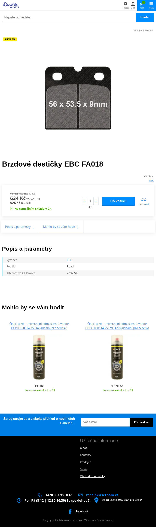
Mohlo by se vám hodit (59, 226)
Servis (83, 469)
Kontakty (85, 455)
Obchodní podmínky (92, 476)
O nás (83, 448)
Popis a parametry (18, 226)
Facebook (81, 511)
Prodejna (85, 462)
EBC (151, 181)
